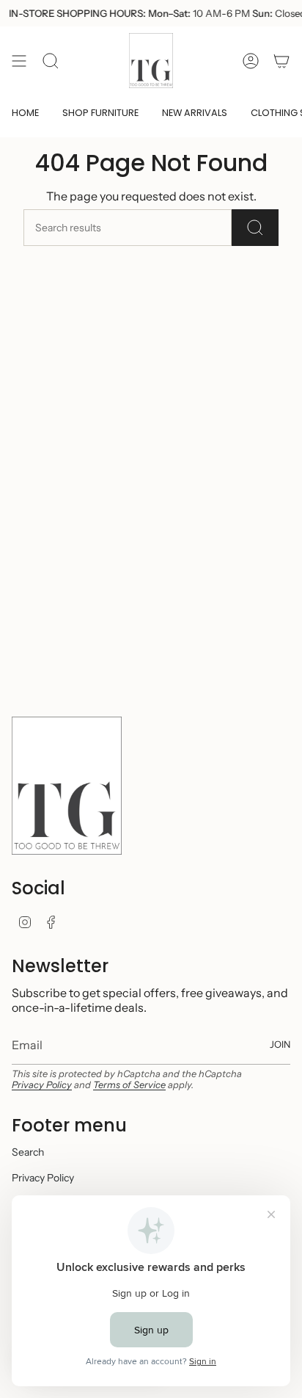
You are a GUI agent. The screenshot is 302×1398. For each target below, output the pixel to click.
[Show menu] (19, 60)
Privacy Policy (42, 1084)
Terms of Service (129, 1084)
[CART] (281, 60)
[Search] (255, 227)
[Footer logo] (67, 786)
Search (28, 1152)
